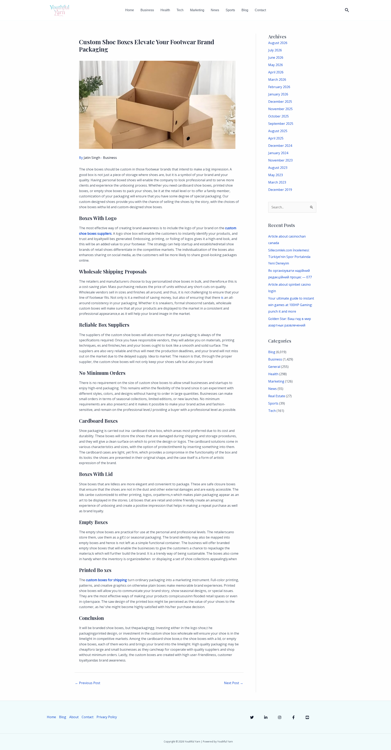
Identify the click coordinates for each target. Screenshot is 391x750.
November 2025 (280, 109)
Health (165, 10)
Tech (180, 10)
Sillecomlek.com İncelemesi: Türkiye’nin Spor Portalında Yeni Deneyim (289, 256)
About (74, 717)
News (215, 10)
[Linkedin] (266, 717)
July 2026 (275, 50)
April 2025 (275, 138)
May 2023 (275, 175)
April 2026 (275, 72)
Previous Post (87, 683)
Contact (260, 10)
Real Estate (276, 396)
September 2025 (280, 123)
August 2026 (277, 43)
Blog (245, 10)
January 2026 (278, 94)
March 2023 (277, 182)
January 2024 (278, 153)
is (222, 297)
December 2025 (280, 101)
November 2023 (280, 160)
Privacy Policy (107, 717)
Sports (230, 10)
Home (129, 10)
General (274, 366)
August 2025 (277, 131)
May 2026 (275, 65)
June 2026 (275, 57)
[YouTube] (307, 717)
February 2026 (279, 87)
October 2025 (278, 116)
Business (147, 10)
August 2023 (277, 167)
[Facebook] (293, 717)
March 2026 (277, 79)
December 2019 (280, 189)
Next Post (233, 683)
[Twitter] (252, 717)
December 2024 (280, 145)
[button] (347, 10)
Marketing (197, 10)
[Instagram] (279, 717)
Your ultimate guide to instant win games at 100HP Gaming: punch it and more (291, 305)
